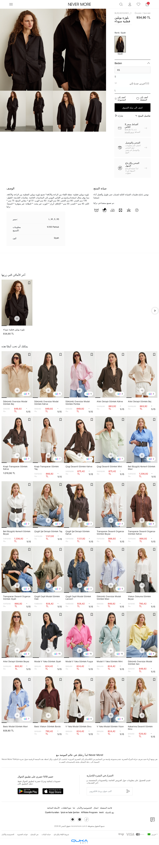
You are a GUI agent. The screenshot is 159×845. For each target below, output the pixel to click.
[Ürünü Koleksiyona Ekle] (29, 283)
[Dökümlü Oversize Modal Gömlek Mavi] (110, 569)
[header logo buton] (79, 4)
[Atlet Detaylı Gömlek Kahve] (110, 374)
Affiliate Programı (89, 812)
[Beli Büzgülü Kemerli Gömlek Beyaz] (17, 504)
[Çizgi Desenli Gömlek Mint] (110, 439)
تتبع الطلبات (66, 808)
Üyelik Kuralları (52, 812)
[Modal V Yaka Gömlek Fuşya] (79, 634)
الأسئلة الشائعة (53, 808)
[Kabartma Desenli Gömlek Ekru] (141, 699)
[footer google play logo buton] (28, 791)
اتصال (95, 808)
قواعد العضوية (22, 834)
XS (118, 70)
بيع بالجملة (109, 812)
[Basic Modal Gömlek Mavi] (17, 699)
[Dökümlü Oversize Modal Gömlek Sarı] (141, 634)
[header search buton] (121, 4)
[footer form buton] (128, 791)
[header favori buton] (138, 4)
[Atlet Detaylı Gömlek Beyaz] (17, 634)
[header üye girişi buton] (129, 4)
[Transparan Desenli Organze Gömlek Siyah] (17, 569)
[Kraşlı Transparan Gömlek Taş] (48, 439)
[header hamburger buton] (11, 4)
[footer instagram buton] (79, 819)
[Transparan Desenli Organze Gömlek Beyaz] (110, 504)
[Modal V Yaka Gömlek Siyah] (48, 634)
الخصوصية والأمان (84, 808)
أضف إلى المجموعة (122, 98)
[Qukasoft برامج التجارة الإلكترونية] (79, 841)
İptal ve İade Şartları (70, 812)
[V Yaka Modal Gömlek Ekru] (79, 699)
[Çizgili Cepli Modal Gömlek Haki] (48, 569)
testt (101, 812)
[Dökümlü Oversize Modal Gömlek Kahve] (48, 374)
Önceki (138, 13)
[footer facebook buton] (72, 819)
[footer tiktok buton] (86, 819)
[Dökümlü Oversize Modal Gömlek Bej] (17, 374)
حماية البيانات (46, 834)
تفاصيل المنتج (144, 115)
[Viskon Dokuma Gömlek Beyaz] (141, 569)
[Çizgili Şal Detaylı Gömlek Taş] (48, 504)
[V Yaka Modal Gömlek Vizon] (110, 699)
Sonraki (146, 13)
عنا (74, 808)
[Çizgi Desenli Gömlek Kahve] (79, 439)
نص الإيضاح (35, 834)
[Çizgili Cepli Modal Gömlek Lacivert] (79, 569)
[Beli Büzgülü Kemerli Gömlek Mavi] (141, 439)
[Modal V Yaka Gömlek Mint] (110, 634)
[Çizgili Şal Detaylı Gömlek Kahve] (79, 504)
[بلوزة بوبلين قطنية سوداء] (17, 303)
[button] (147, 4)
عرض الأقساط (129, 132)
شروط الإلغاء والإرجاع (61, 834)
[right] (155, 310)
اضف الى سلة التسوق (132, 107)
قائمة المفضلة (106, 808)
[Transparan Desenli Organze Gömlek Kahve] (141, 504)
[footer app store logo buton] (52, 791)
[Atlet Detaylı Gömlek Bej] (141, 374)
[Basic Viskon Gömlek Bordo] (48, 699)
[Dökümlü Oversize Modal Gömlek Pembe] (79, 374)
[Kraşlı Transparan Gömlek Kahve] (17, 439)
